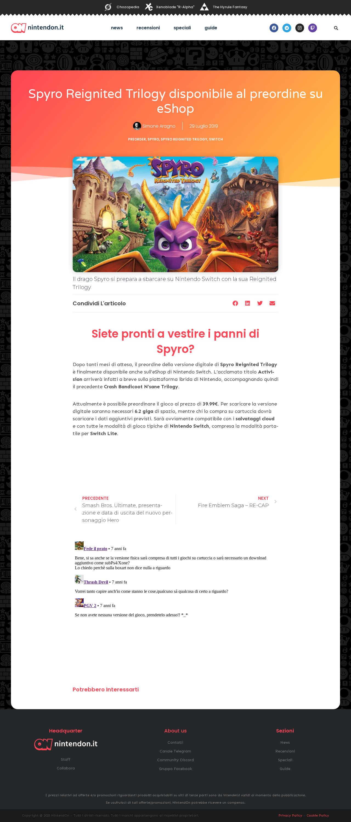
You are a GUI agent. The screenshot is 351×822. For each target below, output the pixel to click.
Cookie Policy (318, 815)
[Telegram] (286, 28)
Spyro (153, 139)
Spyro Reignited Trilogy (184, 139)
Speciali (182, 28)
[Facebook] (274, 28)
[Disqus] (175, 607)
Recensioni (148, 28)
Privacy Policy (290, 815)
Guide (211, 28)
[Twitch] (312, 28)
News (117, 28)
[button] (336, 28)
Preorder (137, 139)
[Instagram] (299, 28)
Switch (216, 139)
